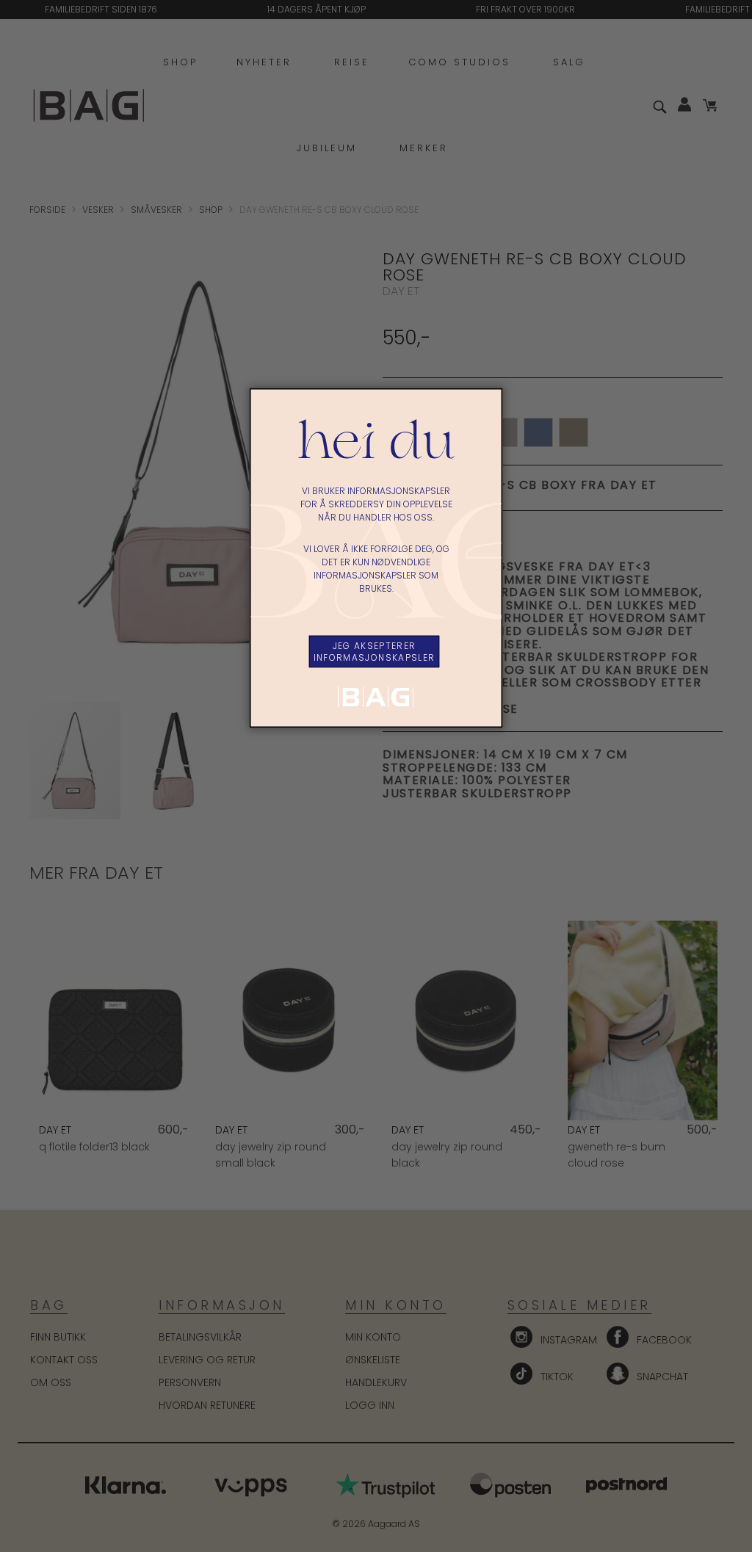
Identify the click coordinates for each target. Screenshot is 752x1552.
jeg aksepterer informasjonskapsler (374, 651)
